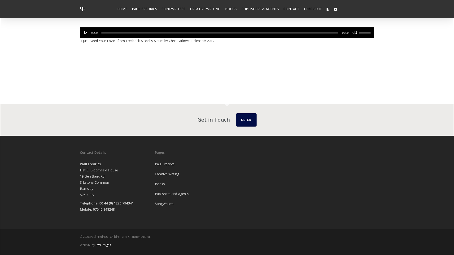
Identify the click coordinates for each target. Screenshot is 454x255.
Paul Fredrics (165, 164)
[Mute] (355, 32)
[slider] (365, 31)
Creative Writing (167, 174)
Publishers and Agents (172, 193)
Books (160, 184)
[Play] (86, 32)
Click (246, 120)
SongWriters (164, 203)
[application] (227, 32)
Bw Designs (103, 245)
